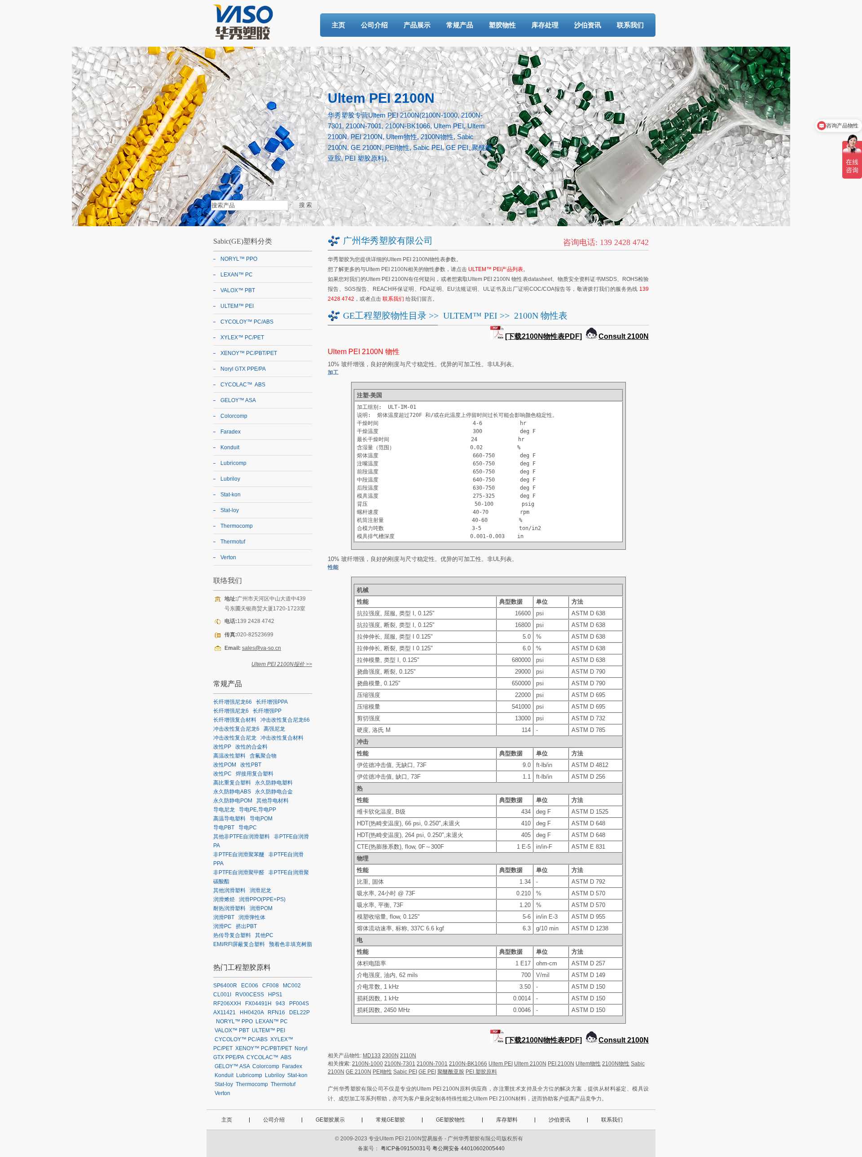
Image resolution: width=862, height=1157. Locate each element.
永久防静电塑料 (274, 783)
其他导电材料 (272, 801)
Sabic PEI (405, 1072)
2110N (408, 1055)
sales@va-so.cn (261, 648)
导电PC (247, 827)
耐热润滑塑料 (229, 908)
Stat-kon (230, 494)
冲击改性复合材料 (281, 738)
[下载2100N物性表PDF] (543, 336)
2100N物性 (615, 1064)
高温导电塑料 (229, 818)
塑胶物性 (502, 25)
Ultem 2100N (530, 1064)
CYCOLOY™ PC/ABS (246, 322)
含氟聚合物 (263, 756)
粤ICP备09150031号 (406, 1148)
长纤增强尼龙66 (232, 702)
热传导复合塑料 (232, 935)
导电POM (261, 818)
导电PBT (223, 827)
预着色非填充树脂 (290, 944)
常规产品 (459, 25)
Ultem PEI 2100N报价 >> (281, 664)
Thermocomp (236, 526)
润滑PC (222, 926)
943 (280, 1003)
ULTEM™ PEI (470, 315)
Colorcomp (233, 416)
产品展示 (417, 25)
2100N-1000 (367, 1064)
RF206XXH (227, 1003)
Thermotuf (232, 542)
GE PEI (427, 1072)
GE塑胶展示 (330, 1120)
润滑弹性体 (251, 917)
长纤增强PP (267, 711)
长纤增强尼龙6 (231, 711)
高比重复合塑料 (232, 783)
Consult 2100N (623, 336)
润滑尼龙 (260, 890)
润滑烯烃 (224, 899)
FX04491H (258, 1003)
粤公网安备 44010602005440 (468, 1148)
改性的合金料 (251, 747)
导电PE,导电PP (257, 809)
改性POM (224, 765)
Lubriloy (230, 479)
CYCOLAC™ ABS (242, 384)
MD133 (372, 1055)
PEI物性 (382, 1072)
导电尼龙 (224, 809)
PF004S (299, 1003)
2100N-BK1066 (468, 1064)
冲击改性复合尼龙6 (236, 729)
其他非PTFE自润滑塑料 (241, 836)
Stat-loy (229, 510)
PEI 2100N (561, 1064)
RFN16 (276, 1012)
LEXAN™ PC (236, 275)
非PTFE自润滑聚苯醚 (238, 854)
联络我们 (227, 580)
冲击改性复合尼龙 (234, 738)
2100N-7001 (432, 1064)
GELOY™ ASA (238, 400)
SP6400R (225, 985)
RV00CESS (249, 994)
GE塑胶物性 (450, 1120)
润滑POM (261, 908)
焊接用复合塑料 (254, 774)
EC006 (249, 985)
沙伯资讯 (587, 25)
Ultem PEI (500, 1064)
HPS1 (275, 994)
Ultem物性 (588, 1064)
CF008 (270, 985)
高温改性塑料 (229, 756)
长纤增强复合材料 (234, 720)
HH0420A (252, 1012)
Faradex (230, 432)
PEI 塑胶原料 (481, 1072)
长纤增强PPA (272, 702)
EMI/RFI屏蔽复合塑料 (239, 944)
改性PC (222, 774)
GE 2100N (358, 1072)
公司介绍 (374, 25)
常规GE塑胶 (390, 1120)
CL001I (222, 994)
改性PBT (250, 765)
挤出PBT (246, 926)
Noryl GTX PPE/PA (243, 369)
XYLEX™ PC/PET (242, 337)
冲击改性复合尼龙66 (285, 720)
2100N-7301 (399, 1064)
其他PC (264, 935)
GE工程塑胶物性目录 (385, 315)
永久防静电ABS (232, 792)
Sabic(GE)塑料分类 (242, 241)
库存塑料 (507, 1120)
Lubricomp (233, 463)
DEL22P (299, 1012)
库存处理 (545, 25)
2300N (390, 1055)
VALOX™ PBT (237, 290)
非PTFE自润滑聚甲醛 (238, 872)
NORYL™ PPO (238, 259)
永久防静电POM (232, 801)
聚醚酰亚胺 (450, 1072)
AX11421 (224, 1012)
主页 (338, 25)
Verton (228, 557)
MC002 (292, 985)
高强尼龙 (274, 729)
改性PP (222, 747)
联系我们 (630, 25)
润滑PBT (223, 917)
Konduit (229, 447)
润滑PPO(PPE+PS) (262, 899)
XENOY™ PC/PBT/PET (248, 353)
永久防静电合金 (274, 792)
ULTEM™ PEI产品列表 (495, 269)
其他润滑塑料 (229, 890)
